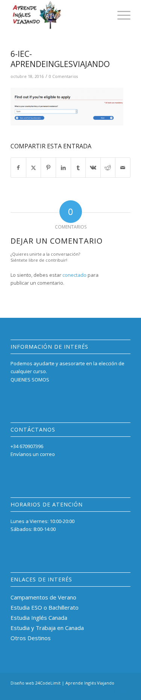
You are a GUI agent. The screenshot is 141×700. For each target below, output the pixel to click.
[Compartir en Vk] (93, 167)
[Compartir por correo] (122, 167)
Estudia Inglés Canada (39, 617)
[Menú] (120, 15)
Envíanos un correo (33, 454)
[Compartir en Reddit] (108, 167)
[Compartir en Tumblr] (78, 167)
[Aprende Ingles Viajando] (58, 15)
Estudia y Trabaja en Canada (47, 627)
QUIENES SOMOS (30, 379)
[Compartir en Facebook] (18, 167)
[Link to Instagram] (113, 690)
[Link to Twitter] (124, 690)
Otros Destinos (31, 638)
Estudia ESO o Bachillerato (45, 607)
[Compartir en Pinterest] (48, 167)
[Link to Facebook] (102, 690)
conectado (74, 274)
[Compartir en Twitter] (33, 167)
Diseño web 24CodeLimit (36, 683)
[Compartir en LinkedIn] (63, 167)
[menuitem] (120, 15)
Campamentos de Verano (43, 597)
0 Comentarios (63, 76)
